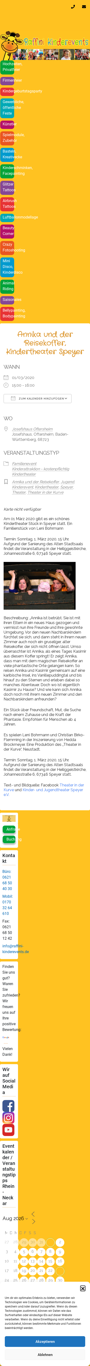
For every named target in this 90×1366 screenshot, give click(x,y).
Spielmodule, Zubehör (8, 138)
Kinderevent (22, 487)
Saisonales (8, 299)
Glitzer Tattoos (8, 187)
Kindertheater (24, 474)
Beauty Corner (8, 231)
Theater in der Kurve (45, 492)
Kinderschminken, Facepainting (8, 170)
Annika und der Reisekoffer (35, 482)
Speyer (66, 487)
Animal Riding (8, 286)
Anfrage (11, 829)
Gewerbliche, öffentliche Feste (8, 108)
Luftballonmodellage (8, 217)
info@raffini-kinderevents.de (85, 7)
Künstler (8, 124)
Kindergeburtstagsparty (8, 91)
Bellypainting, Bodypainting (8, 313)
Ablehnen (45, 1355)
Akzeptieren (45, 1341)
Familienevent (24, 463)
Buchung (11, 839)
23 (60, 1271)
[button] (82, 1288)
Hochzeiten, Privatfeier (8, 67)
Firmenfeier (8, 80)
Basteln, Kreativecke (8, 154)
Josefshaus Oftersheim (32, 429)
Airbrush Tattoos (8, 203)
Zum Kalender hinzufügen (41, 398)
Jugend (67, 482)
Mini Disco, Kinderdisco (8, 267)
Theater (19, 492)
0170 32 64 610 (74, 7)
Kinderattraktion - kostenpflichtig (40, 469)
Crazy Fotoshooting (8, 247)
